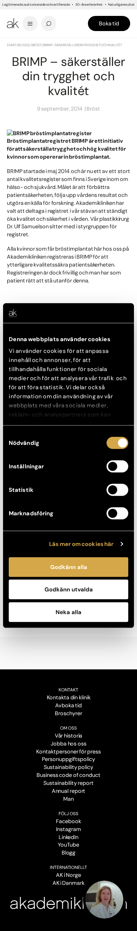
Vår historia (69, 735)
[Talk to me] (104, 899)
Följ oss (68, 814)
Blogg (23, 45)
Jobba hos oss (68, 743)
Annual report (69, 791)
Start (11, 45)
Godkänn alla (68, 567)
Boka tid (109, 23)
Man (68, 798)
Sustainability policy (68, 767)
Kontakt (68, 690)
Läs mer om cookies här (81, 544)
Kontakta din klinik (69, 697)
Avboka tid (68, 705)
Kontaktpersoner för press (68, 751)
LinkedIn (69, 837)
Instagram (68, 829)
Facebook (68, 821)
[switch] (117, 466)
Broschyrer (68, 713)
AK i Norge (68, 875)
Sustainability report (68, 783)
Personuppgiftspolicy (68, 759)
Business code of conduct (68, 775)
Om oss (68, 728)
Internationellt (69, 867)
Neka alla (68, 612)
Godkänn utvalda (69, 589)
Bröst (36, 45)
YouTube (68, 844)
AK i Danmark (68, 883)
